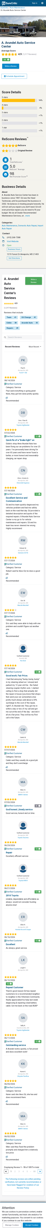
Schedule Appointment (15, 76)
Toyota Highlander (23, 425)
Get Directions (14, 258)
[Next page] (40, 1171)
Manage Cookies (12, 1225)
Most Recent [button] (34, 347)
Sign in (34, 3)
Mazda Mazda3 (23, 605)
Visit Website (13, 241)
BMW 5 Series (23, 795)
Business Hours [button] (14, 249)
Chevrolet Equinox (23, 483)
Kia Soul (23, 661)
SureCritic (4, 8)
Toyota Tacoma (23, 838)
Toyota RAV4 (23, 880)
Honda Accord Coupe (23, 929)
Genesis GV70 (23, 553)
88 (34, 1171)
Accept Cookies (31, 1225)
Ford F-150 (23, 373)
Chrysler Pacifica (23, 1076)
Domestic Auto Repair (27, 225)
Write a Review (11, 66)
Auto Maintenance (17, 8)
